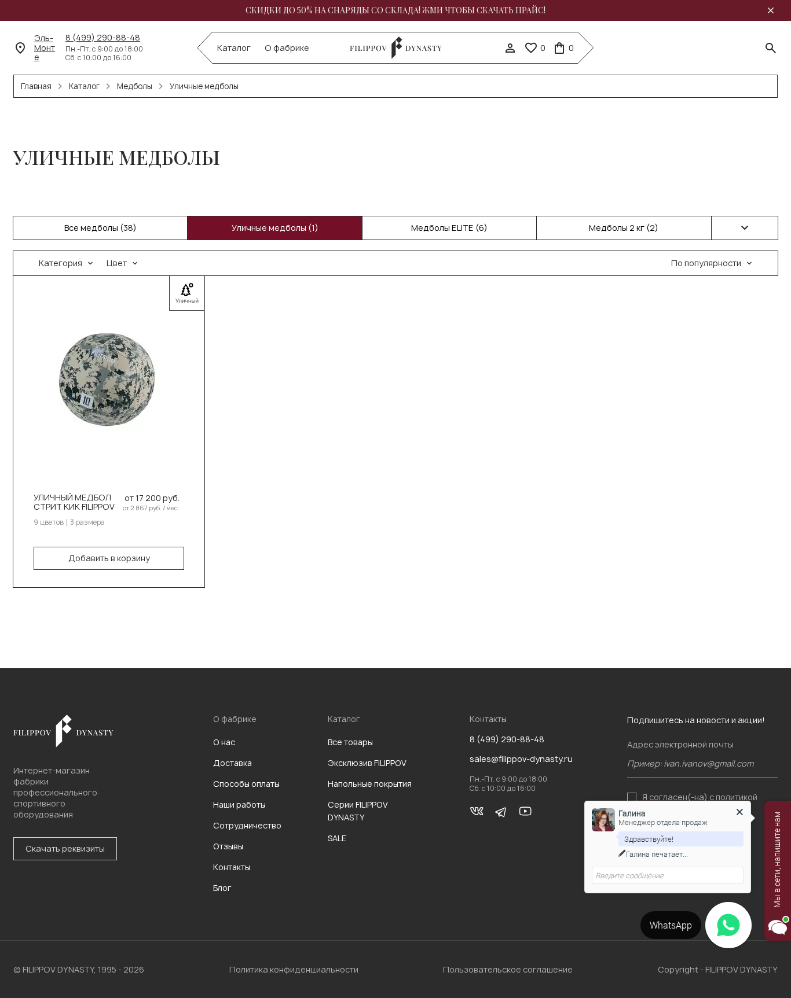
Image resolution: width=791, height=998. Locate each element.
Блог (222, 887)
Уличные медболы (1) (275, 227)
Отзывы (228, 846)
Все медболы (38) (100, 227)
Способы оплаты (246, 783)
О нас (224, 741)
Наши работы (239, 804)
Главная (36, 86)
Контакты (231, 866)
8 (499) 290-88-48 (102, 38)
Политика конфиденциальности (293, 969)
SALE (337, 838)
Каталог (234, 48)
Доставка (232, 762)
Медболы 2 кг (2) (623, 227)
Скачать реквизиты (65, 848)
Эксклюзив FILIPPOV (367, 762)
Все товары (350, 741)
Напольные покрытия (370, 783)
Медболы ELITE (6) (449, 227)
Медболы (134, 86)
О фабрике (287, 48)
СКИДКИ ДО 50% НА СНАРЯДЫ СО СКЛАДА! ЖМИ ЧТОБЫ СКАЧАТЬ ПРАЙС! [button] (395, 10)
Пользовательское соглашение (508, 969)
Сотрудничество (247, 825)
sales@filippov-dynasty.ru (521, 759)
